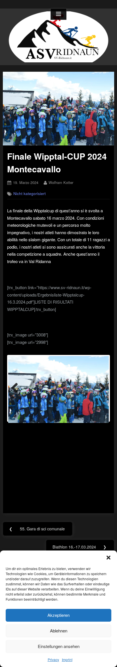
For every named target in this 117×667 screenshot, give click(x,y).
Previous (16, 388)
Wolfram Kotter (61, 182)
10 (84, 426)
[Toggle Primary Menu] (58, 14)
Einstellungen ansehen (59, 646)
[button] (108, 557)
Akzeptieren (58, 615)
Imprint (67, 659)
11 (91, 426)
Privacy (53, 659)
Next (100, 388)
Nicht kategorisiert (29, 193)
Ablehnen (58, 631)
